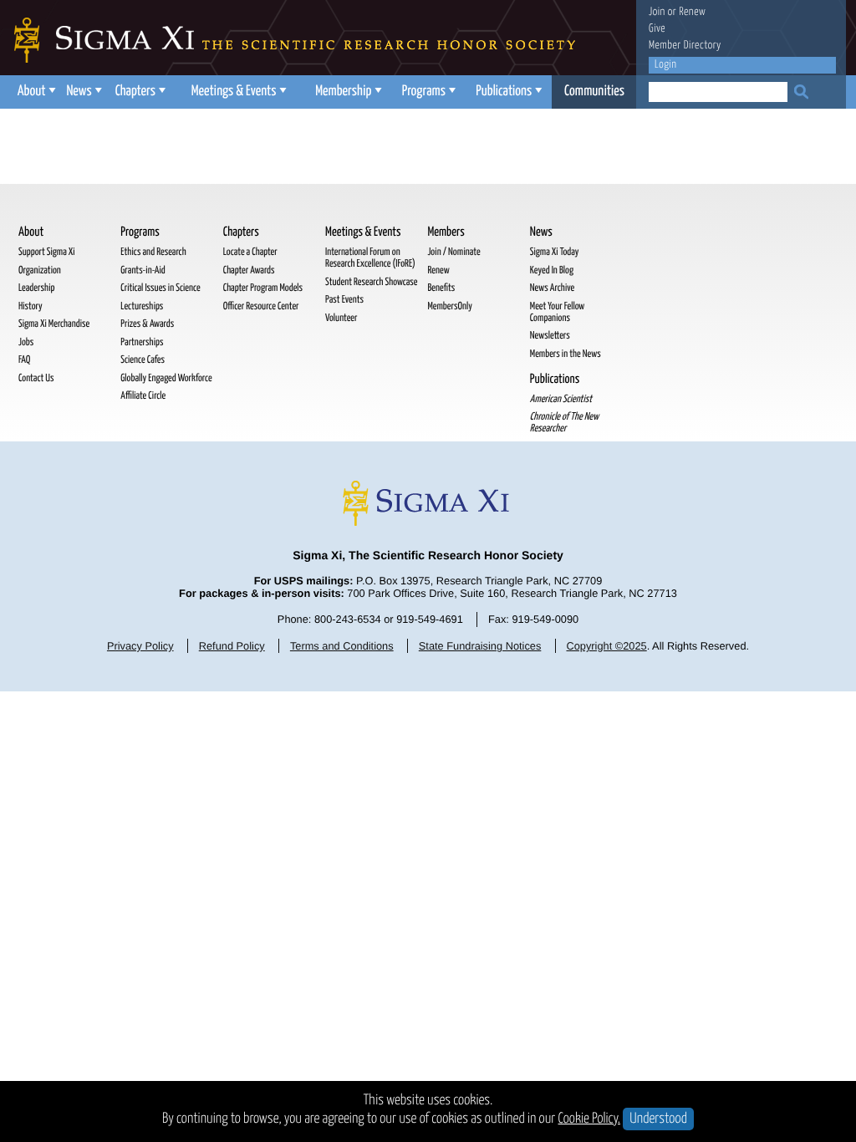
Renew (692, 12)
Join (657, 12)
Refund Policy (232, 646)
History (30, 306)
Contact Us (36, 378)
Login (665, 64)
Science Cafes (142, 359)
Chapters (135, 91)
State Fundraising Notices (480, 646)
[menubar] (323, 92)
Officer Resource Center (261, 306)
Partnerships (141, 342)
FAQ (24, 359)
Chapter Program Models (263, 288)
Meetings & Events (234, 91)
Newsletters (550, 335)
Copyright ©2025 (606, 646)
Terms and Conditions (342, 646)
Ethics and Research (153, 252)
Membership (343, 91)
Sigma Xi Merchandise (53, 324)
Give (657, 28)
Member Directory (685, 45)
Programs (424, 91)
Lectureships (141, 306)
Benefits (441, 288)
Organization (39, 270)
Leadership (36, 288)
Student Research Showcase (371, 282)
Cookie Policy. (589, 1119)
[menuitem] (34, 92)
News (78, 91)
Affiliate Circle (143, 395)
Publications (504, 91)
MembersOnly (449, 306)
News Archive (552, 288)
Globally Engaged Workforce (165, 378)
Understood (658, 1119)
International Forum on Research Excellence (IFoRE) (370, 258)
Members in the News (565, 354)
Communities (594, 91)
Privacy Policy (140, 646)
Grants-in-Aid (142, 270)
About (32, 91)
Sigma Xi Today (554, 252)
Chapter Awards (249, 270)
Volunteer (341, 318)
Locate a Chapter (250, 252)
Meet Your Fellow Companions (557, 312)
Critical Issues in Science (160, 288)
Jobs (25, 342)
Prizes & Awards (147, 324)
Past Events (344, 299)
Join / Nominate (453, 252)
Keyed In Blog (551, 270)
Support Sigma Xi (46, 252)
